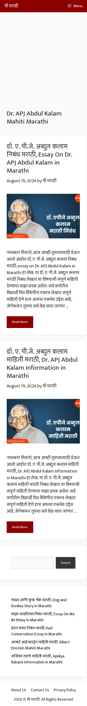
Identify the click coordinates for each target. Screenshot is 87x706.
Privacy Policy (65, 690)
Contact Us (40, 690)
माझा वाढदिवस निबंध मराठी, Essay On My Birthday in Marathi (43, 617)
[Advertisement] (43, 55)
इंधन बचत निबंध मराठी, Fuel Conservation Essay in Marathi (36, 631)
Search (65, 563)
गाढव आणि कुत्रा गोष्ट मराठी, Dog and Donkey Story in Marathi (38, 603)
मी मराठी (11, 6)
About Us (18, 690)
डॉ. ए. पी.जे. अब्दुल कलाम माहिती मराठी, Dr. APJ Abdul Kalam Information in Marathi (42, 363)
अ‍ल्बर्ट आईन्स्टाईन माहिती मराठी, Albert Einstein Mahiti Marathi (40, 645)
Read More (20, 322)
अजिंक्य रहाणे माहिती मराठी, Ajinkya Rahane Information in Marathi (37, 659)
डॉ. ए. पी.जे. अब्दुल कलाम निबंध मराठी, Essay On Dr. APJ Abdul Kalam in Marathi (39, 158)
